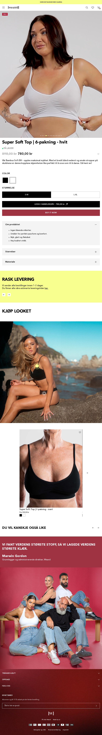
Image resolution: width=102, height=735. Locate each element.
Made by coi (56, 719)
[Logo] (13, 7)
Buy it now (51, 213)
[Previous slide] (93, 527)
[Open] (3, 7)
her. (46, 288)
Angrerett (65, 729)
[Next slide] (87, 473)
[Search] (87, 7)
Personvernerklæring (54, 729)
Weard (49, 719)
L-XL (75, 195)
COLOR (6, 173)
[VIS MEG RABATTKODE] (96, 705)
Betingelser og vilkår (40, 729)
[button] (40, 135)
